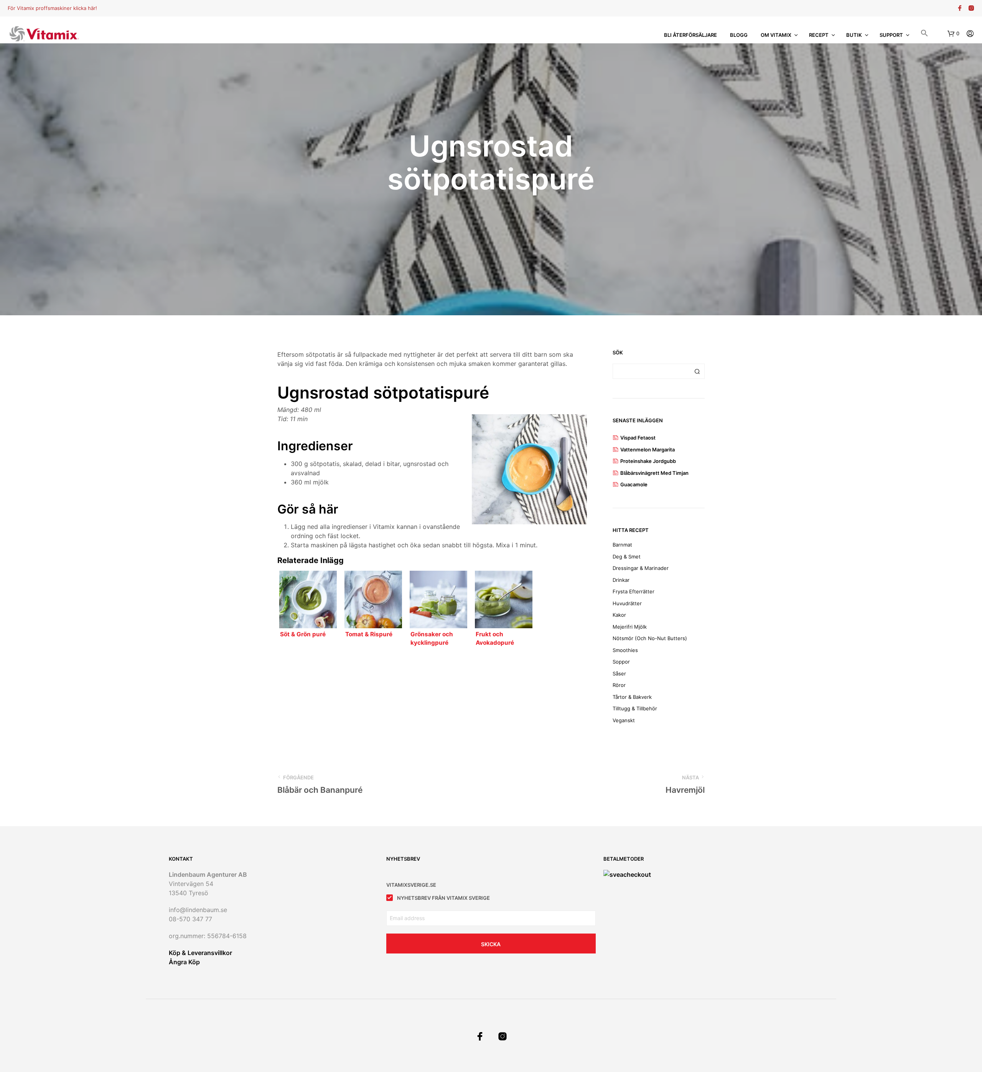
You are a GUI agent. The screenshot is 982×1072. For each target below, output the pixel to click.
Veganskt (624, 720)
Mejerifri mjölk (630, 627)
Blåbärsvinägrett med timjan (654, 473)
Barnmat (622, 545)
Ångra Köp (184, 962)
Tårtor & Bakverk (632, 697)
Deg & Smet (627, 556)
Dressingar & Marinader (641, 568)
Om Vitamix (776, 35)
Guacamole (634, 484)
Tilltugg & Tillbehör (635, 708)
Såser (619, 673)
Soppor (621, 662)
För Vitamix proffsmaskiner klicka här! (52, 8)
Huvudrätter (627, 603)
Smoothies (625, 650)
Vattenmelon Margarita (647, 449)
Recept (819, 35)
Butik (854, 35)
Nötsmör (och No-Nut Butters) (650, 638)
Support (891, 35)
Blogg (739, 35)
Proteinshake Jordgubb (648, 461)
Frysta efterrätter (633, 591)
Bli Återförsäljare (690, 35)
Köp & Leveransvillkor (200, 953)
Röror (619, 685)
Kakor (619, 615)
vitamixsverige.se (411, 885)
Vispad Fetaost (638, 438)
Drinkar (621, 580)
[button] (924, 34)
